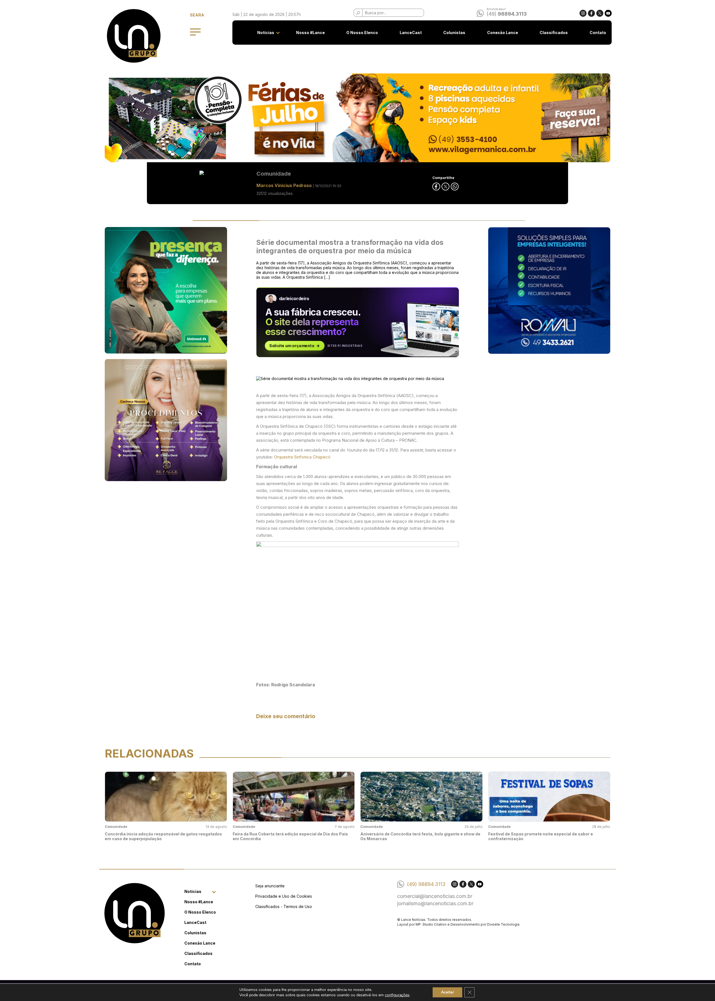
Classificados (554, 32)
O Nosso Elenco (362, 32)
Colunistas (454, 32)
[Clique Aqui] (357, 118)
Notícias (265, 32)
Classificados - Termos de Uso (283, 906)
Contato (598, 32)
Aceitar (447, 992)
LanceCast (411, 32)
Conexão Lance (502, 32)
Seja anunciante (270, 885)
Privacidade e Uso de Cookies (283, 896)
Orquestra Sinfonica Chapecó (302, 457)
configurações (397, 995)
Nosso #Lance (310, 32)
